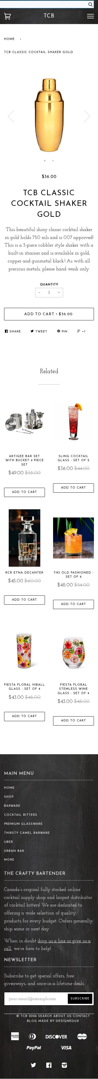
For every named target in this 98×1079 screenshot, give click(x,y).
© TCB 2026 (26, 1016)
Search (45, 1016)
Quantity (49, 284)
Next (87, 116)
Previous (11, 116)
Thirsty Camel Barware (27, 833)
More (9, 859)
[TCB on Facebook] (49, 1066)
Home (9, 39)
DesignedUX (67, 1021)
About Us (62, 1016)
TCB (49, 16)
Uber (8, 842)
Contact (81, 1016)
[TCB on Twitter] (33, 1066)
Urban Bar (14, 851)
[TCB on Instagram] (65, 1066)
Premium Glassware (23, 824)
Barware (12, 806)
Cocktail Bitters (20, 815)
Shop (9, 797)
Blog (32, 1021)
